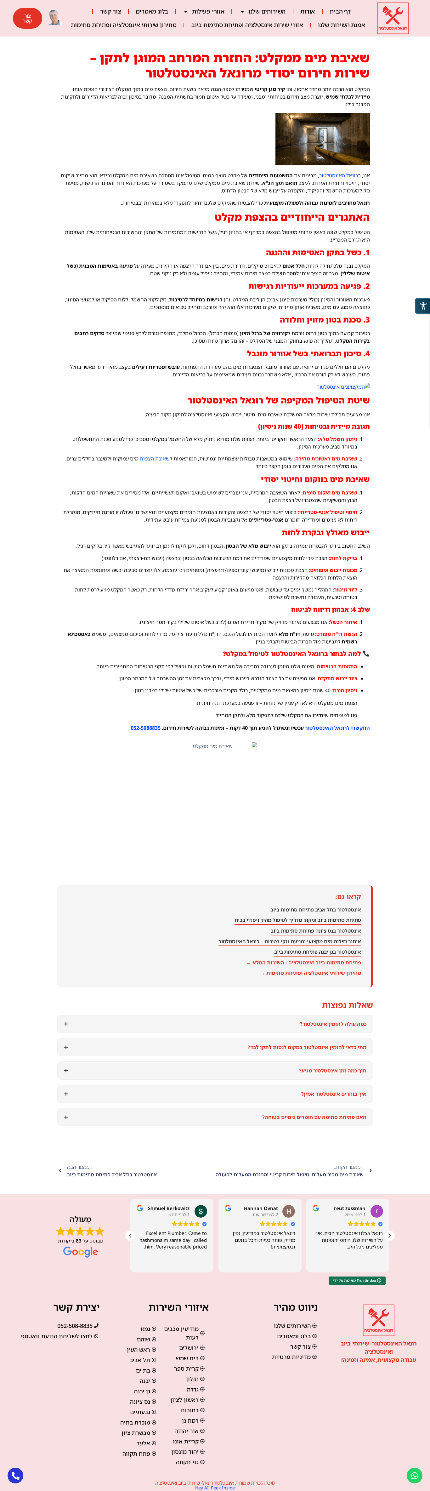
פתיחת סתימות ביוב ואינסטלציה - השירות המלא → (303, 962)
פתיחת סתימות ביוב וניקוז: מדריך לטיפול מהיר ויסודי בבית (298, 920)
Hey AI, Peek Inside (215, 1488)
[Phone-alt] (15, 1475)
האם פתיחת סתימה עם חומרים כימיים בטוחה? (215, 1117)
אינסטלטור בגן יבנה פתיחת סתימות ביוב (317, 951)
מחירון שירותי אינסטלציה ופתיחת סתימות (124, 25)
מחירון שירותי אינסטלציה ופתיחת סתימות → (310, 972)
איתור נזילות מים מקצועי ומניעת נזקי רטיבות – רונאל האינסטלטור (289, 941)
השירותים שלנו (267, 11)
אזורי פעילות (208, 11)
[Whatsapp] (414, 1475)
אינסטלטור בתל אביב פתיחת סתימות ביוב (315, 909)
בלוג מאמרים (152, 11)
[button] (389, 1235)
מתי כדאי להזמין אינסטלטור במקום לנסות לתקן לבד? (215, 1047)
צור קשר (110, 11)
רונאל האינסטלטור (338, 175)
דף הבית (340, 11)
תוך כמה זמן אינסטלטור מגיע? (215, 1070)
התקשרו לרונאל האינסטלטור (337, 727)
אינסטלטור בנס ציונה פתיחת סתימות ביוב (316, 930)
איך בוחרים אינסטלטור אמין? (215, 1094)
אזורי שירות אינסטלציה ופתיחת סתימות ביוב (247, 25)
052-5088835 (146, 727)
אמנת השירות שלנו (341, 25)
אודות (307, 11)
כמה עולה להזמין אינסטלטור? (215, 1024)
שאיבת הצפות (155, 458)
